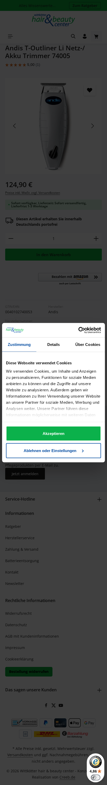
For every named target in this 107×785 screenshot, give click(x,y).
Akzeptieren (53, 433)
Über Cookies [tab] (87, 344)
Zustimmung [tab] (19, 344)
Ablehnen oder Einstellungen (50, 450)
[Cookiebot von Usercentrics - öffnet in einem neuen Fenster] (78, 330)
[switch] (95, 777)
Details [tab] (53, 344)
